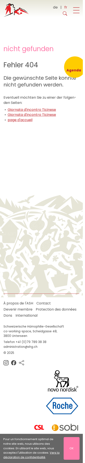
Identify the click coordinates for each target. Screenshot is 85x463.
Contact (43, 303)
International (26, 315)
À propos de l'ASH (18, 303)
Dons (7, 315)
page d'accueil (20, 119)
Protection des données (56, 309)
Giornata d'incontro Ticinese (32, 109)
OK (72, 448)
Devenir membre (17, 309)
